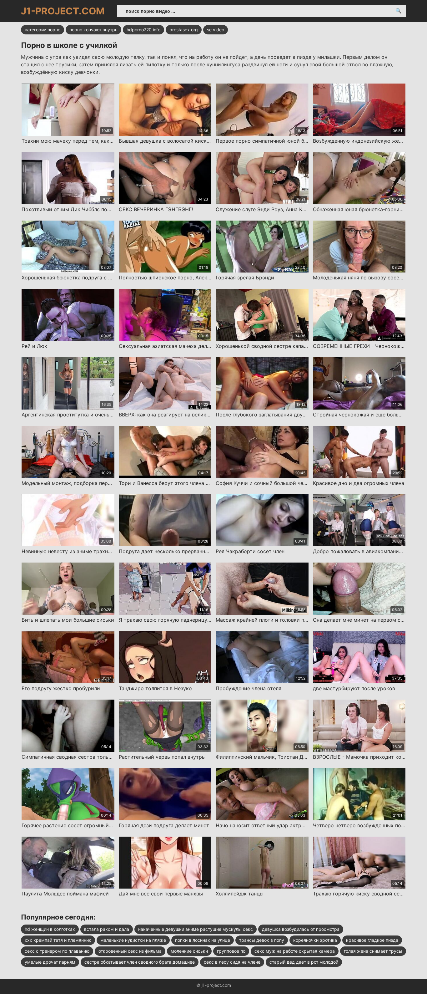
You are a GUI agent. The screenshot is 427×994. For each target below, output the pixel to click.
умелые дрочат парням (50, 962)
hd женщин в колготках (50, 929)
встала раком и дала (106, 929)
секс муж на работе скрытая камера (294, 951)
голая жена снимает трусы (373, 951)
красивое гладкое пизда (372, 940)
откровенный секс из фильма (130, 951)
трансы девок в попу (261, 940)
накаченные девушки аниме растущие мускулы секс (195, 929)
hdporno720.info (143, 29)
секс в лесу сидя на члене (232, 962)
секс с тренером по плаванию (57, 951)
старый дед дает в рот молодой (303, 962)
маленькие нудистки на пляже (133, 940)
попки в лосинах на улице (202, 940)
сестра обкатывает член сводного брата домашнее (139, 962)
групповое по (231, 951)
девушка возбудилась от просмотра (300, 929)
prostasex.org (183, 29)
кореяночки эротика (315, 940)
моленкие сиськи (189, 951)
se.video (215, 29)
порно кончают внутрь (93, 29)
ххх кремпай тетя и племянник (58, 940)
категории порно (42, 29)
